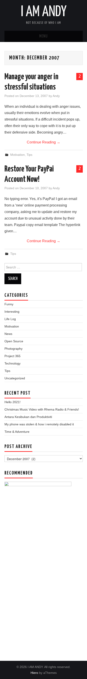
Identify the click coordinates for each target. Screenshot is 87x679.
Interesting (11, 311)
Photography (13, 348)
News (8, 334)
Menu (43, 36)
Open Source (13, 341)
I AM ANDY (43, 12)
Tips (29, 154)
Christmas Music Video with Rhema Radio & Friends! (41, 409)
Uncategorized (14, 378)
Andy (56, 96)
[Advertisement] (43, 595)
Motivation (17, 154)
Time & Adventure (16, 431)
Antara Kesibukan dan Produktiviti (28, 417)
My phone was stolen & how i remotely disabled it (39, 424)
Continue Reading (43, 142)
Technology (12, 363)
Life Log (10, 319)
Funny (8, 304)
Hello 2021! (12, 402)
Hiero (34, 673)
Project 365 (12, 356)
